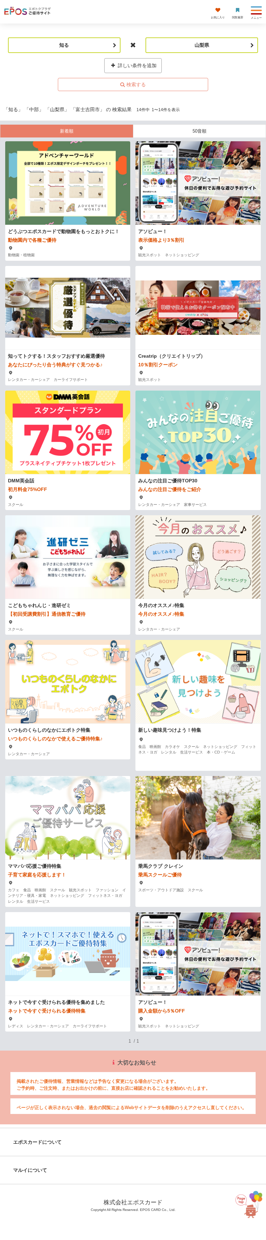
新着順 (66, 131)
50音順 (199, 131)
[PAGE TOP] (247, 1209)
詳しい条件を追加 (136, 65)
